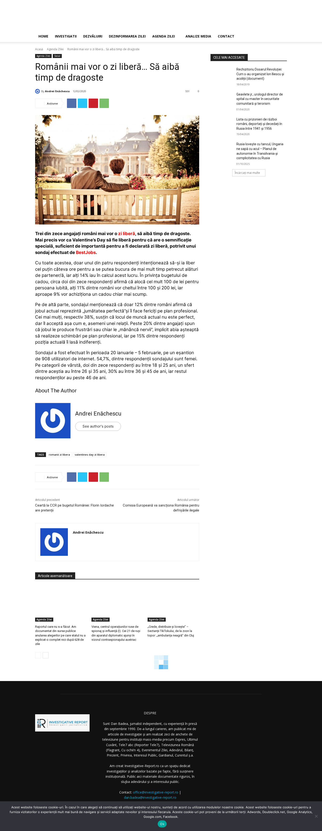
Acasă (39, 49)
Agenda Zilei (163, 36)
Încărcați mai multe (247, 173)
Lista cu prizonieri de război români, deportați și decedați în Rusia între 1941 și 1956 (259, 123)
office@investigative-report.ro (155, 792)
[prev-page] (38, 655)
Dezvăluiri (92, 36)
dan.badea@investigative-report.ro (150, 797)
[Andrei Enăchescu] (38, 91)
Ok (162, 824)
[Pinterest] (93, 103)
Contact (226, 36)
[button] (281, 36)
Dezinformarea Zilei (127, 36)
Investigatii (66, 36)
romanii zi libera (59, 454)
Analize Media (198, 36)
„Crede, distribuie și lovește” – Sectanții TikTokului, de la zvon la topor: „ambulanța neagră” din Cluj (171, 631)
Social (57, 56)
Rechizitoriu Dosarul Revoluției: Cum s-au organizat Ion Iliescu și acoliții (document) (260, 73)
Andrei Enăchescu (57, 91)
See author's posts (98, 426)
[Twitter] (82, 103)
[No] (316, 816)
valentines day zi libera (90, 454)
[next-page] (46, 655)
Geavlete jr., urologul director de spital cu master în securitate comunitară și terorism (259, 98)
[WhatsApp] (104, 103)
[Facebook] (71, 103)
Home (43, 36)
